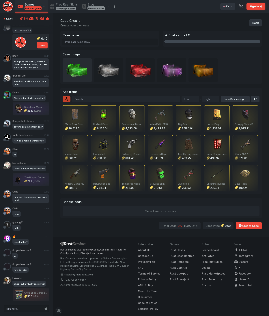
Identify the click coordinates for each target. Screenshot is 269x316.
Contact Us (145, 255)
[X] (36, 19)
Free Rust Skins (212, 261)
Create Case (250, 225)
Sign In (254, 6)
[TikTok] (21, 19)
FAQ (140, 267)
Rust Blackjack (179, 279)
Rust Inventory (212, 279)
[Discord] (31, 19)
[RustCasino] (7, 6)
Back (255, 22)
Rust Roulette (179, 261)
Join (42, 45)
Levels (206, 267)
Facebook (244, 273)
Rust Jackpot (179, 273)
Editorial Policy (148, 308)
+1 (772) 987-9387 (75, 279)
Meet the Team (148, 291)
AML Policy (145, 285)
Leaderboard (210, 250)
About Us (144, 250)
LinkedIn (244, 279)
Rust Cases (177, 250)
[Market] (241, 6)
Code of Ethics (147, 302)
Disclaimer (145, 297)
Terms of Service (149, 273)
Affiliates (208, 255)
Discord (243, 261)
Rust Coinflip (178, 267)
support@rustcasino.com (78, 274)
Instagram (245, 255)
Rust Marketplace (213, 273)
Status (206, 285)
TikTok (242, 250)
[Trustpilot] (47, 19)
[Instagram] (26, 19)
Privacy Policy (147, 279)
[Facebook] (42, 19)
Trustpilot (245, 285)
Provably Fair (146, 261)
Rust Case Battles (182, 255)
